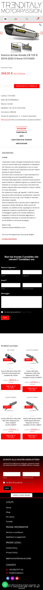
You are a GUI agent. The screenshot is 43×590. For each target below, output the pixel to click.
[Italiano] (15, 19)
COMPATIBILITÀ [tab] (21, 132)
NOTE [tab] (21, 136)
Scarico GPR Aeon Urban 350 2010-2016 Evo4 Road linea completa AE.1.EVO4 (10, 373)
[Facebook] (8, 578)
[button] (5, 19)
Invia (5, 318)
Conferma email (27, 289)
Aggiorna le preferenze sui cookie (18, 558)
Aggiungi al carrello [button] (10, 387)
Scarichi (11, 368)
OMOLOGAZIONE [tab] (21, 143)
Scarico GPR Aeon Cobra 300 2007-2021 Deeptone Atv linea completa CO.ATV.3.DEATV (10, 422)
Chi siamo (10, 517)
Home (8, 507)
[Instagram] (12, 578)
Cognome (25, 276)
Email (3, 289)
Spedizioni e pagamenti (16, 537)
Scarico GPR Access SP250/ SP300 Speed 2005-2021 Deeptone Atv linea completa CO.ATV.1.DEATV (32, 422)
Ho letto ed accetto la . (17, 312)
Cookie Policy (11, 548)
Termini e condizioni (14, 532)
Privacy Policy (26, 312)
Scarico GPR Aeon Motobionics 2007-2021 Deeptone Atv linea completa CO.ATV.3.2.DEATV (32, 374)
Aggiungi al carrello (26, 86)
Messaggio (5, 293)
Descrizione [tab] (21, 129)
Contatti (9, 521)
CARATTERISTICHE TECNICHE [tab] (21, 140)
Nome (3, 276)
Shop (8, 512)
